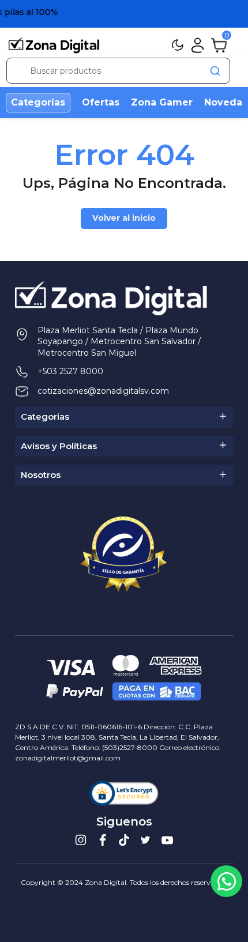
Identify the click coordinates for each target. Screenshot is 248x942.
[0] (219, 44)
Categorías (38, 102)
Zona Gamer (162, 102)
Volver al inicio (124, 218)
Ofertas (100, 102)
